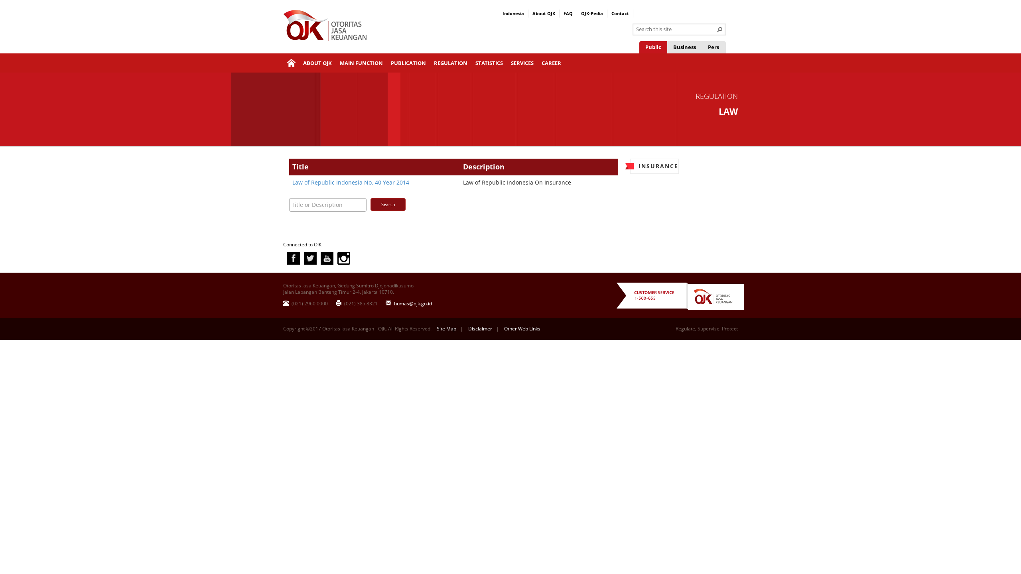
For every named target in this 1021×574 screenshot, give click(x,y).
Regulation (450, 63)
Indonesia (513, 13)
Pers (713, 47)
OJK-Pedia (592, 13)
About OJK (543, 13)
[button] (719, 29)
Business (684, 47)
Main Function (361, 63)
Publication (408, 63)
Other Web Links (522, 328)
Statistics (489, 63)
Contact (620, 13)
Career (551, 63)
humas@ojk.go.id (412, 303)
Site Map (446, 328)
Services (522, 63)
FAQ (568, 13)
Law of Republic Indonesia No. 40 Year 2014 (350, 182)
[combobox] (676, 29)
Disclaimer (480, 328)
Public (653, 47)
